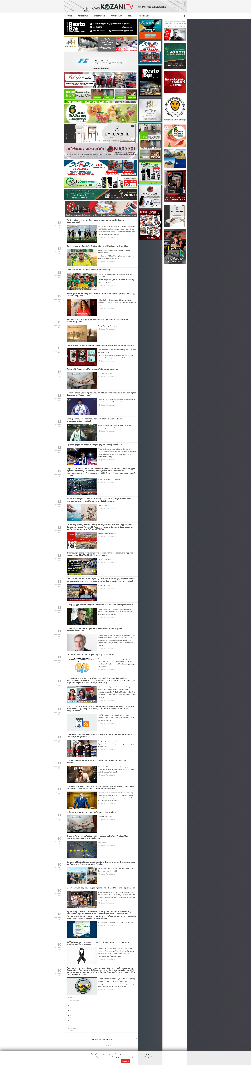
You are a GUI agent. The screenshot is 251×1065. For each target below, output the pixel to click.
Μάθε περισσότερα (149, 1057)
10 (70, 1025)
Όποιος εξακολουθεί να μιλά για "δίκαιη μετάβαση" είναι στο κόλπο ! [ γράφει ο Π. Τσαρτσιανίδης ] (175, 23)
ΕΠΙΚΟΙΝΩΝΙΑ (144, 16)
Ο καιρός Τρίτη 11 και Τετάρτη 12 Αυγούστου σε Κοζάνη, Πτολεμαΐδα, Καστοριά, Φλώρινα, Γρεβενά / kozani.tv (97, 837)
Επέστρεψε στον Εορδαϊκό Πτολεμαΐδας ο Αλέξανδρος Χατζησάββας (97, 246)
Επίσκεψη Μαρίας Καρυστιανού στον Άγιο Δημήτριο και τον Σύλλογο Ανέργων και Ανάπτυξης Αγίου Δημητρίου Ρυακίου (102, 863)
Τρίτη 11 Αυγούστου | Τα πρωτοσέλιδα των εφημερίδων (91, 812)
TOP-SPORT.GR (116, 16)
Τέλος (71, 1031)
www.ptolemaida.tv (95, 1045)
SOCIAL (130, 16)
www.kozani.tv (102, 842)
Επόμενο (73, 1028)
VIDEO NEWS (83, 16)
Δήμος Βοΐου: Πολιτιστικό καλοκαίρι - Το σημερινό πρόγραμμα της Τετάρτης (101, 345)
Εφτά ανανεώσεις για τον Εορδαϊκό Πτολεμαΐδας (88, 270)
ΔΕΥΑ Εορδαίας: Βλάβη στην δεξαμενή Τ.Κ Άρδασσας (91, 654)
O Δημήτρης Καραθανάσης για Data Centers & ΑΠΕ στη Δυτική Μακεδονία (100, 605)
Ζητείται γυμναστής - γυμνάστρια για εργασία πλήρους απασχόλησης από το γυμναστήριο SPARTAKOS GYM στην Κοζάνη (101, 554)
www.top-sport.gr (107, 1045)
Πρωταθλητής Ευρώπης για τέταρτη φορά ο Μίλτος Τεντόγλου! (94, 445)
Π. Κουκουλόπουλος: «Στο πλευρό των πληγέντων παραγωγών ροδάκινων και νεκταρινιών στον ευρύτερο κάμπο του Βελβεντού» (100, 787)
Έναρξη (72, 997)
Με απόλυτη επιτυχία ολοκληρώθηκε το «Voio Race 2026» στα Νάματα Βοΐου (101, 888)
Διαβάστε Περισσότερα (107, 237)
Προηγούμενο (74, 1000)
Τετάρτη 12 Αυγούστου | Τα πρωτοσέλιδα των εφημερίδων (92, 369)
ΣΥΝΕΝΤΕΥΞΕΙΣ (99, 16)
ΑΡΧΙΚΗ (69, 16)
